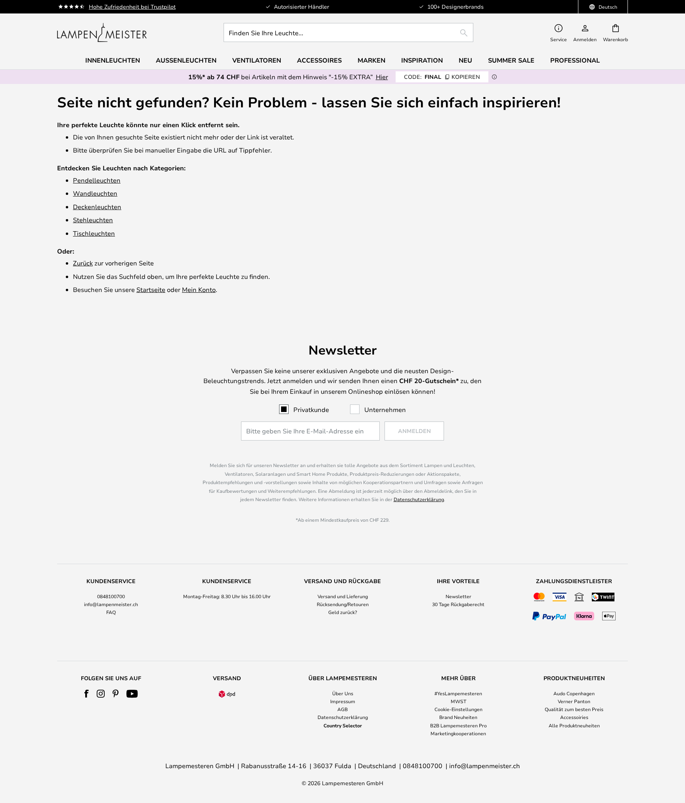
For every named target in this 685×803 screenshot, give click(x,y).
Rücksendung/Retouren (343, 604)
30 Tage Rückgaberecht (458, 604)
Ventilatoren (256, 60)
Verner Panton (574, 701)
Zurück (83, 263)
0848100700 (111, 596)
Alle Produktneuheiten (574, 725)
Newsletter (458, 596)
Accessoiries (574, 717)
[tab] (111, 600)
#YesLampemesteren (458, 693)
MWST (458, 701)
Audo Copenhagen (574, 693)
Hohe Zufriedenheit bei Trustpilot (132, 6)
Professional (575, 60)
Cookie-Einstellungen (458, 709)
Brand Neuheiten (458, 717)
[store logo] (102, 32)
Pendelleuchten (97, 180)
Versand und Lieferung (343, 596)
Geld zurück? (342, 612)
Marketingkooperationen (458, 733)
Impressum (342, 701)
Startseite (150, 289)
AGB (342, 709)
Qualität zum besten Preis (574, 709)
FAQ (111, 612)
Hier (382, 76)
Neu (465, 60)
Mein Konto (199, 289)
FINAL (442, 76)
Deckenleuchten (97, 206)
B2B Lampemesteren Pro (458, 725)
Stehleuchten (93, 220)
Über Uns (342, 693)
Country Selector (342, 725)
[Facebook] (86, 694)
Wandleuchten (95, 193)
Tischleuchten (94, 233)
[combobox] (348, 32)
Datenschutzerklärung (419, 499)
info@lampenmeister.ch (111, 604)
